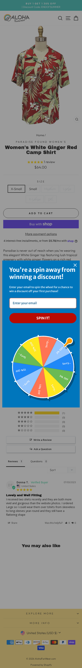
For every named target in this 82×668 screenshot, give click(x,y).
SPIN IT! (43, 318)
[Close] (75, 265)
